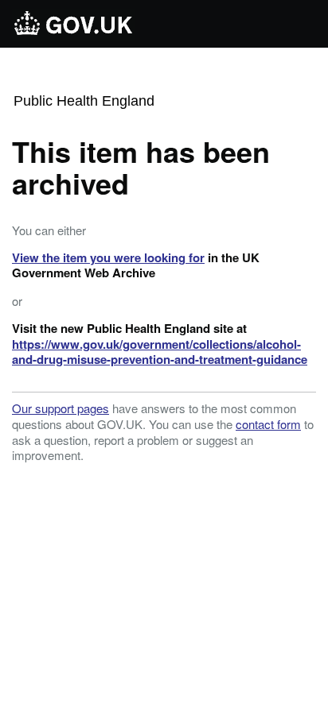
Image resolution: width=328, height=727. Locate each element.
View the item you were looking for (108, 257)
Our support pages (60, 408)
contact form (268, 424)
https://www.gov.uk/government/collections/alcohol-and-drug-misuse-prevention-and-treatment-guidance (159, 352)
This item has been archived (141, 166)
